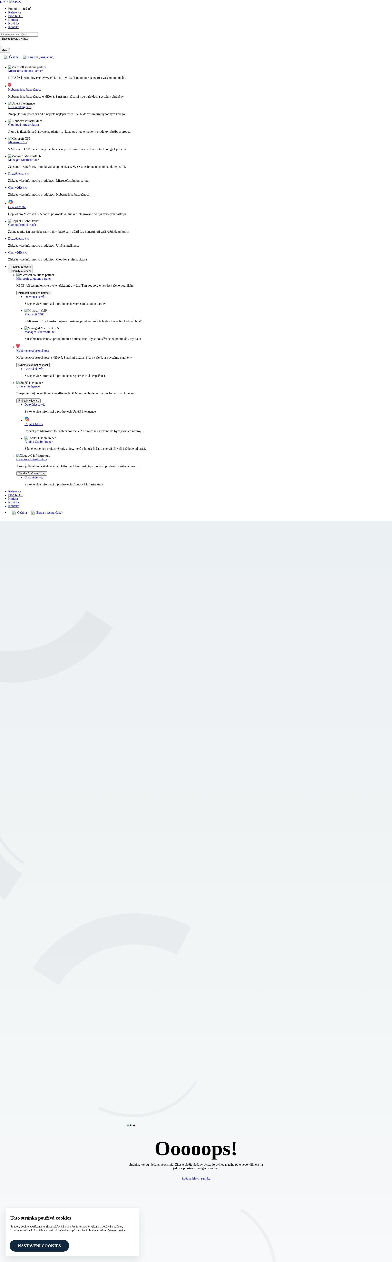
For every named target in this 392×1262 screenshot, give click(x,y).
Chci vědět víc (17, 187)
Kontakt (13, 27)
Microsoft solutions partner (25, 70)
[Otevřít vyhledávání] (1, 43)
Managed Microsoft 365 (23, 159)
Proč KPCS (15, 16)
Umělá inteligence (19, 107)
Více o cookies (116, 1230)
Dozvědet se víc (18, 173)
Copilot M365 (17, 207)
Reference (14, 12)
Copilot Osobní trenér (22, 224)
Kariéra (13, 19)
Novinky (14, 23)
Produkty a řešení (20, 266)
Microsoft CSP (17, 142)
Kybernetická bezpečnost (24, 89)
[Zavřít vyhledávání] (1, 47)
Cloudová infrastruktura (23, 124)
